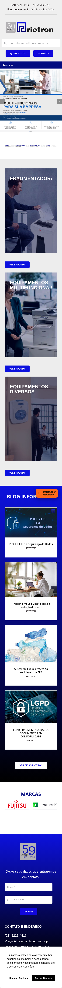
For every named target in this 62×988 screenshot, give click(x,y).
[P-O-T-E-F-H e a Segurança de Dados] (31, 523)
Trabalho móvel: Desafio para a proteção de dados (31, 605)
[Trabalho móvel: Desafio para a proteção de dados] (31, 579)
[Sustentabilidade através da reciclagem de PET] (31, 644)
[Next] (59, 101)
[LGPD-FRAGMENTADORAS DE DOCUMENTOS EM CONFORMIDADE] (31, 707)
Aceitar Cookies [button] (43, 978)
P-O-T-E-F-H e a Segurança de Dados (31, 544)
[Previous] (2, 101)
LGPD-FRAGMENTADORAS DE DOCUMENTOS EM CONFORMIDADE (31, 733)
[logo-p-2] (28, 842)
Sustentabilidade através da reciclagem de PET (31, 670)
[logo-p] (29, 22)
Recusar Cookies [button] (18, 978)
